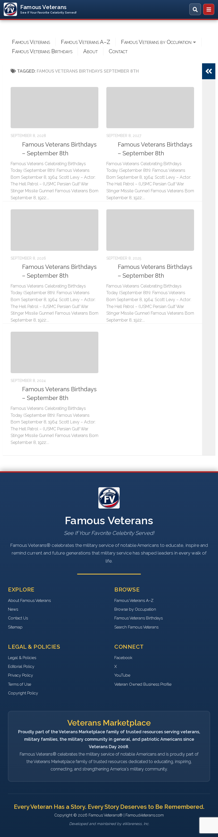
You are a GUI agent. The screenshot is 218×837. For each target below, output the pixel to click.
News (13, 609)
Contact (118, 51)
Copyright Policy (23, 693)
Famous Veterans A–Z (85, 42)
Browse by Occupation (135, 609)
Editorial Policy (21, 666)
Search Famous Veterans (136, 627)
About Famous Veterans (29, 600)
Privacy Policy (20, 675)
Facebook (123, 657)
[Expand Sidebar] (208, 71)
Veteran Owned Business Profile (142, 684)
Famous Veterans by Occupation (156, 42)
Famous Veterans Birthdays (42, 51)
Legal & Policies (22, 657)
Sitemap (15, 627)
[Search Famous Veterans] (195, 9)
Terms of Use (19, 684)
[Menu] (208, 9)
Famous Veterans (31, 42)
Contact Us (18, 618)
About (90, 51)
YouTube (122, 675)
